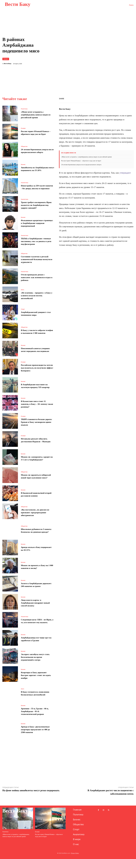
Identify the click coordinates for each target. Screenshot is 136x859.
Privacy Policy (75, 853)
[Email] (122, 98)
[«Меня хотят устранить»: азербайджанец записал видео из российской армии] (10, 113)
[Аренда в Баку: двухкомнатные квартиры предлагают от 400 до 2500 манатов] (10, 728)
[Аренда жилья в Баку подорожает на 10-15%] (10, 547)
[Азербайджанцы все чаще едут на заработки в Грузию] (10, 638)
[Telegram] (127, 98)
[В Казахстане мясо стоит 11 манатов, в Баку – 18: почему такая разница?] (10, 403)
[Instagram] (103, 810)
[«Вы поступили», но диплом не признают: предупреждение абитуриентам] (10, 511)
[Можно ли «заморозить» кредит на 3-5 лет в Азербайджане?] (10, 457)
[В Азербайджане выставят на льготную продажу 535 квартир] (10, 385)
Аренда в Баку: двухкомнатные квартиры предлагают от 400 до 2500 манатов (35, 729)
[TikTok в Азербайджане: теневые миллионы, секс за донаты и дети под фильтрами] (10, 240)
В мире (23, 128)
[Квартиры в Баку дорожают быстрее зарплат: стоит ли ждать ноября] (10, 674)
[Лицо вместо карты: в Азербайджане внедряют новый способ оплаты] (10, 602)
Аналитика (24, 182)
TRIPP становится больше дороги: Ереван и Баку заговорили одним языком (36, 422)
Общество (24, 146)
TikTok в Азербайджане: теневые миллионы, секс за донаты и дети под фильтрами (36, 241)
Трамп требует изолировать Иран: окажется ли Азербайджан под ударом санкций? (36, 205)
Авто (22, 289)
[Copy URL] (113, 98)
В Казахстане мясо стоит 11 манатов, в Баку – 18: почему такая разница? (37, 404)
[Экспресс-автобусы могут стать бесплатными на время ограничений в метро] (10, 656)
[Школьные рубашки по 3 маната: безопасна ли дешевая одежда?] (10, 529)
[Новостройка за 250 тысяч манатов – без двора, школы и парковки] (10, 186)
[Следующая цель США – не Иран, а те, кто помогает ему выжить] (10, 620)
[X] (104, 98)
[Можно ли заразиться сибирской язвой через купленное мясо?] (10, 475)
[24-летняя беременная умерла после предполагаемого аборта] (10, 149)
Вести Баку (7, 63)
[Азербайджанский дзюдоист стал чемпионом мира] (10, 312)
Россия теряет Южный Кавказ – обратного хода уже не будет (81, 161)
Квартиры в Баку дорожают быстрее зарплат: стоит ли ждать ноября (36, 675)
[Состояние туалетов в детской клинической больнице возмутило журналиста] (10, 258)
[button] (131, 5)
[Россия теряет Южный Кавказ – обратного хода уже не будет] (10, 131)
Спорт (23, 309)
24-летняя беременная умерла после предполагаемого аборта (81, 164)
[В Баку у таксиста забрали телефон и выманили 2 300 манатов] (10, 330)
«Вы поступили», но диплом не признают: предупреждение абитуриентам (35, 512)
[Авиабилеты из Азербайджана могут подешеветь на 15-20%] (10, 167)
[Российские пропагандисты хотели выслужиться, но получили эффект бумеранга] (10, 366)
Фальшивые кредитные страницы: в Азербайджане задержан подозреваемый (37, 223)
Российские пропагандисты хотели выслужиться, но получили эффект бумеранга (37, 368)
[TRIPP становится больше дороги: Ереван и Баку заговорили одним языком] (10, 421)
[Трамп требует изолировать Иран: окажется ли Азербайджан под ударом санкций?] (10, 204)
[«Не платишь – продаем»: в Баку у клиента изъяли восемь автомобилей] (10, 294)
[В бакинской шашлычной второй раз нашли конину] (10, 493)
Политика (24, 108)
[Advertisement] (96, 71)
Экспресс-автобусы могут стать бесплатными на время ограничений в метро (35, 657)
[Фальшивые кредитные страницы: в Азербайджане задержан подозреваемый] (10, 222)
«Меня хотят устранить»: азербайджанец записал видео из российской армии (35, 115)
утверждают (125, 173)
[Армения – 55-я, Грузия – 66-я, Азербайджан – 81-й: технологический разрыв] (10, 710)
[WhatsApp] (109, 98)
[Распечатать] (118, 98)
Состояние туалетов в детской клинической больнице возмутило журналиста (36, 259)
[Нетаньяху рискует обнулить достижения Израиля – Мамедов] (10, 439)
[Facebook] (99, 98)
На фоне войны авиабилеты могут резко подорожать (31, 790)
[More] (131, 98)
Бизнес (6, 59)
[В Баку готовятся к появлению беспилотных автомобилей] (10, 692)
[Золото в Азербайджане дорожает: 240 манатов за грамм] (10, 583)
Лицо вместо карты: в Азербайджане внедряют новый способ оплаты (35, 603)
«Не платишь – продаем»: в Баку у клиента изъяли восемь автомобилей (36, 295)
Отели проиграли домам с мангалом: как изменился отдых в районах (36, 277)
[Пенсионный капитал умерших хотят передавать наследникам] (10, 348)
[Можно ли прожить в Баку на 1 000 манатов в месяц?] (10, 565)
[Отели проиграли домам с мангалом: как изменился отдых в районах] (10, 276)
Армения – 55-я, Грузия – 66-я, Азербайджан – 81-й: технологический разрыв (35, 711)
